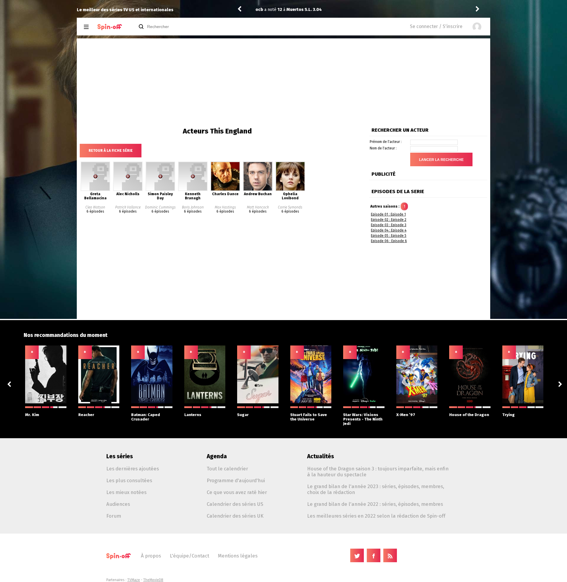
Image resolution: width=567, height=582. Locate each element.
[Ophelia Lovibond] (290, 190)
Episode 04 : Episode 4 (388, 230)
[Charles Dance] (225, 190)
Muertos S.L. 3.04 (304, 9)
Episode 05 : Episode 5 (388, 236)
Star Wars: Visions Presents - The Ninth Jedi (362, 419)
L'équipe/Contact (189, 556)
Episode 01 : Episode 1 (388, 214)
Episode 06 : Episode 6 (389, 241)
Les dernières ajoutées (132, 469)
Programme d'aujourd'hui (236, 480)
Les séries (119, 456)
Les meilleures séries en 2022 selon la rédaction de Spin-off (376, 516)
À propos (151, 556)
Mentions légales (238, 556)
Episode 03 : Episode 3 (388, 225)
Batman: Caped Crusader (145, 417)
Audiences (118, 504)
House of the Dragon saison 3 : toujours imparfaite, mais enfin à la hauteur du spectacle (378, 471)
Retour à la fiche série (111, 151)
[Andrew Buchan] (258, 190)
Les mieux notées (126, 492)
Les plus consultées (129, 480)
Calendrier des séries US (235, 504)
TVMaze (133, 580)
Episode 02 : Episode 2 (388, 220)
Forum (113, 516)
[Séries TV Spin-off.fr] (109, 27)
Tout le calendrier (227, 469)
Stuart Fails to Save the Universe (308, 417)
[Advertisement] (283, 82)
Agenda (217, 456)
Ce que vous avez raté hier (237, 492)
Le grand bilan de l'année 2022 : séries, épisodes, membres (375, 504)
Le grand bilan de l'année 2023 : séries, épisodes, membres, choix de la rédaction (375, 489)
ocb (259, 9)
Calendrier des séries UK (235, 516)
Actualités (320, 456)
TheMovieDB (153, 580)
